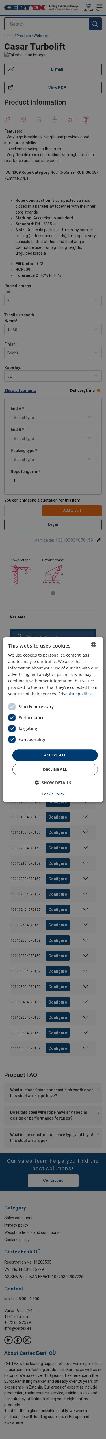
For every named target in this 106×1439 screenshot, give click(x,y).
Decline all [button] (55, 769)
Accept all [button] (55, 754)
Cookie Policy (53, 793)
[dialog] (53, 719)
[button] (53, 782)
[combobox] (93, 644)
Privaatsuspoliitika (75, 694)
